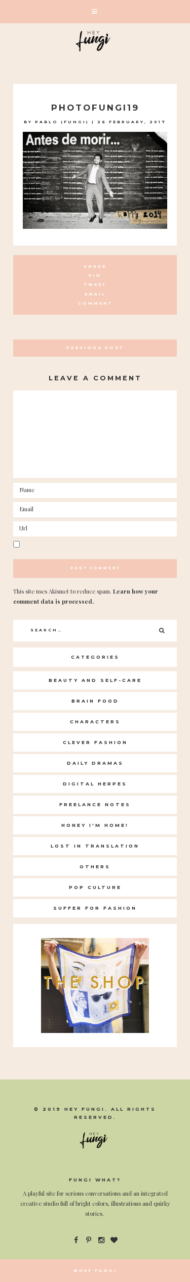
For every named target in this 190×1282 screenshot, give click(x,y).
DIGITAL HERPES (95, 783)
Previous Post (95, 348)
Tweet (95, 284)
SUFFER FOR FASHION (95, 908)
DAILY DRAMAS (95, 763)
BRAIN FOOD (95, 701)
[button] (95, 11)
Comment (95, 303)
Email (95, 294)
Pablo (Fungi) (62, 122)
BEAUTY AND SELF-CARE (95, 680)
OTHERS (95, 866)
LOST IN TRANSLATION (95, 846)
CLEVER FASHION (95, 742)
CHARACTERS (95, 721)
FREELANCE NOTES (95, 804)
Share (95, 266)
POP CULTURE (95, 887)
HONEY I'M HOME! (95, 825)
